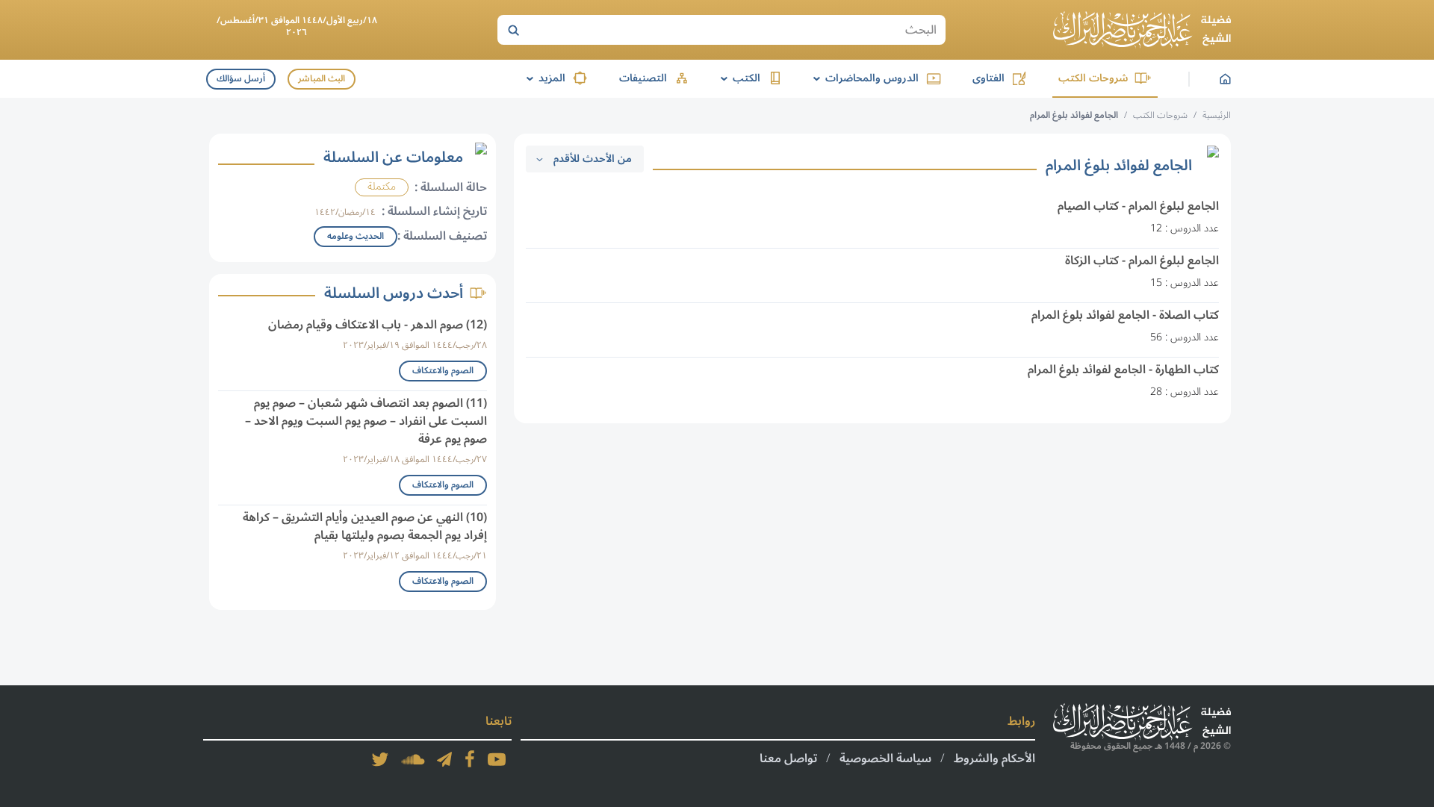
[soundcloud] (413, 759)
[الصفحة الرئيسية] (1142, 30)
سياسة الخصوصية (885, 758)
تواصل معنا (788, 758)
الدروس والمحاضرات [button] (863, 78)
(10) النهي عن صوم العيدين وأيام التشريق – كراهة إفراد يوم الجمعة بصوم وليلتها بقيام (365, 526)
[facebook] (470, 759)
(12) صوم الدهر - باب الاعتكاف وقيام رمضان (377, 325)
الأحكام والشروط (994, 758)
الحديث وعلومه (355, 236)
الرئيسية (1216, 115)
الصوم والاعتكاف (443, 370)
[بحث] (513, 30)
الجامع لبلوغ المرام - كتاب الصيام (1138, 206)
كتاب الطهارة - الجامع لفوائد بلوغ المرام (1123, 369)
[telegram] (444, 759)
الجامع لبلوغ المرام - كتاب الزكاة (1142, 260)
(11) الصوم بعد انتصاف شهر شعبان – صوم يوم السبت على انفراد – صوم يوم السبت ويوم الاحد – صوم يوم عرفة (366, 421)
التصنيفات (643, 78)
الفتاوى (988, 78)
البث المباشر (321, 78)
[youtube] (497, 759)
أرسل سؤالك (241, 78)
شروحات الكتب (1093, 78)
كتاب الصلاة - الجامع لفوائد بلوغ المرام (1125, 315)
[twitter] (380, 759)
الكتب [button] (738, 78)
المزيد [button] (543, 78)
